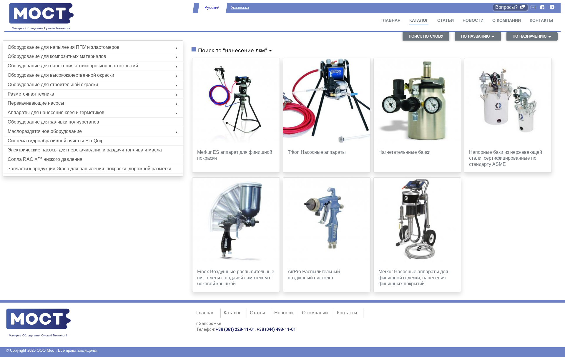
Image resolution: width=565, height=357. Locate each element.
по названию (475, 36)
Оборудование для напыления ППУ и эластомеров (63, 47)
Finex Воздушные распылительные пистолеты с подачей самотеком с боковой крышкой (235, 277)
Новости (473, 20)
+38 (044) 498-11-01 (276, 329)
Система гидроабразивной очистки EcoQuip (56, 140)
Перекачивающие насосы (36, 103)
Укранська (240, 7)
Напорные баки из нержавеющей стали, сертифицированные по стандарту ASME (505, 158)
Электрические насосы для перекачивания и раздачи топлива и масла (85, 149)
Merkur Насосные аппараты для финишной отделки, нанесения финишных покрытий (413, 277)
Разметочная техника (31, 93)
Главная (390, 20)
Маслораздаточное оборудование (45, 131)
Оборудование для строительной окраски (53, 84)
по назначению (529, 36)
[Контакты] (533, 7)
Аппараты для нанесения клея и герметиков (56, 112)
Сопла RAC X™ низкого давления (45, 159)
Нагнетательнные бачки (404, 152)
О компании (506, 20)
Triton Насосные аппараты (317, 152)
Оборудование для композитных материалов (57, 56)
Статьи (445, 20)
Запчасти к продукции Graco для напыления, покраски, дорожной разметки (89, 168)
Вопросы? (507, 7)
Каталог (418, 20)
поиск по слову (426, 36)
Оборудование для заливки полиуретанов (53, 121)
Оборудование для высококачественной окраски (61, 75)
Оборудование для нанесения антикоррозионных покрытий (73, 65)
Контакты (541, 20)
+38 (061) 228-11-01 (235, 329)
